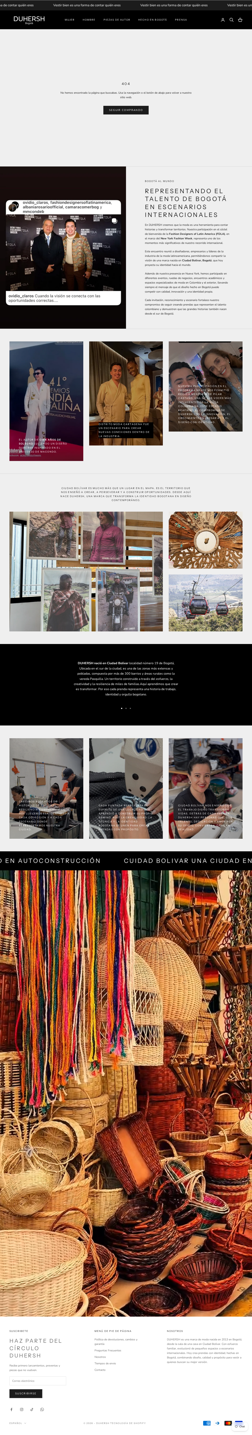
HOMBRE (89, 19)
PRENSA (181, 19)
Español (15, 1423)
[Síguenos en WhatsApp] (42, 1409)
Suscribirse (26, 1393)
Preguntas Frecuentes (107, 1350)
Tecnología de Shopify (128, 1423)
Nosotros (100, 1357)
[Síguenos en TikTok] (32, 1409)
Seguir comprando (126, 110)
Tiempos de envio (105, 1363)
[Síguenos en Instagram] (22, 1409)
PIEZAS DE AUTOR (117, 19)
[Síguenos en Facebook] (11, 1409)
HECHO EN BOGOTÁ (152, 19)
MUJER (70, 19)
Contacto (100, 1370)
